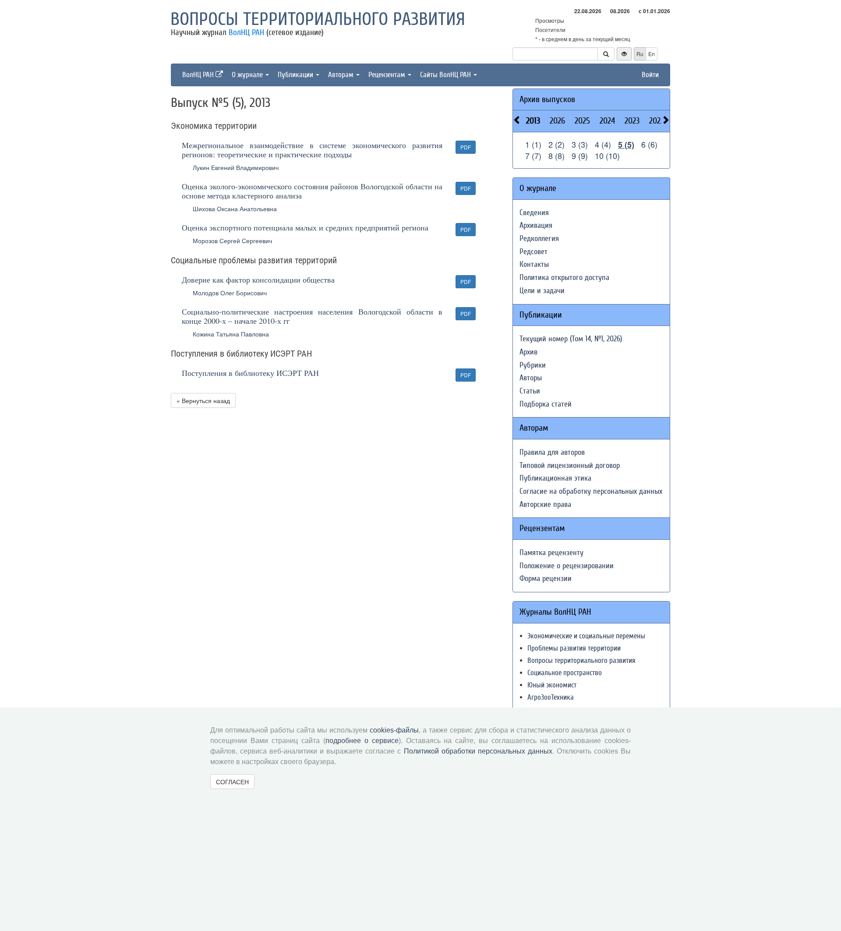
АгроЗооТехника (550, 697)
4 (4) (603, 144)
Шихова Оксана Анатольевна (235, 208)
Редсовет (533, 251)
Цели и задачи (542, 290)
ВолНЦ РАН (246, 32)
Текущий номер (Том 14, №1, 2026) (570, 338)
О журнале (248, 75)
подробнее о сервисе (362, 740)
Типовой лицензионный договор (569, 465)
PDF (465, 147)
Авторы (530, 377)
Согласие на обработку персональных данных (590, 491)
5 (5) (626, 144)
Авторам (341, 75)
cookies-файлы (394, 730)
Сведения (534, 212)
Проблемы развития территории (574, 648)
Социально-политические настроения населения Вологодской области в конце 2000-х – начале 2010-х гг (312, 316)
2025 (582, 121)
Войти (650, 75)
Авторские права (545, 504)
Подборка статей (545, 404)
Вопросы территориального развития (317, 19)
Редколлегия (539, 238)
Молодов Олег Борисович (230, 292)
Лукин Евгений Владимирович (236, 167)
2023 (632, 121)
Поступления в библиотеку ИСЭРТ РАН (250, 373)
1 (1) (533, 144)
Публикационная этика (555, 478)
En (651, 53)
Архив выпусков (547, 99)
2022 (656, 121)
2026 (557, 121)
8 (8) (556, 155)
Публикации (296, 75)
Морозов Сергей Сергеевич (232, 240)
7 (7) (533, 155)
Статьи (529, 391)
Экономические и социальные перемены (586, 636)
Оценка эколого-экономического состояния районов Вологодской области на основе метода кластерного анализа (312, 191)
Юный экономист (551, 685)
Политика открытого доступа (564, 277)
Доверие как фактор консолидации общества (258, 279)
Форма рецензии (545, 578)
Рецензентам (387, 75)
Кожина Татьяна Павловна (231, 333)
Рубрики (532, 365)
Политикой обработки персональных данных (478, 751)
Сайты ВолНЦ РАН (446, 75)
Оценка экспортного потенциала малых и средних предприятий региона (305, 227)
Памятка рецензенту (551, 552)
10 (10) (607, 155)
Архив (528, 352)
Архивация (535, 225)
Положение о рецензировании (566, 565)
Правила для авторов (552, 452)
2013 (533, 121)
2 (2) (556, 144)
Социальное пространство (564, 673)
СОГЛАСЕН (232, 781)
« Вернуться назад (203, 400)
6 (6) (649, 144)
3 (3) (580, 144)
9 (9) (580, 155)
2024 (607, 121)
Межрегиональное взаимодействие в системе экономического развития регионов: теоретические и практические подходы (312, 149)
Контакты (534, 264)
